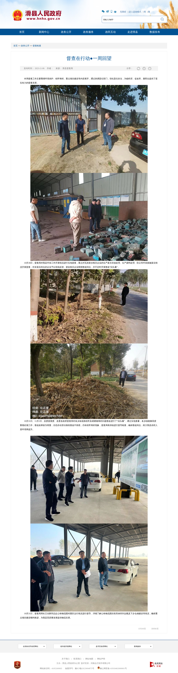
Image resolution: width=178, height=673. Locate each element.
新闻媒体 (137, 646)
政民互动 (110, 31)
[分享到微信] (138, 68)
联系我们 (77, 659)
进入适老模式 (135, 12)
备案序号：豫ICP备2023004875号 (79, 668)
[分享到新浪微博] (144, 68)
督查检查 (37, 46)
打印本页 (142, 629)
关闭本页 (155, 629)
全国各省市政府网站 (30, 646)
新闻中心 (44, 31)
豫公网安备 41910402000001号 (113, 668)
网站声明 (101, 659)
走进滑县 (132, 31)
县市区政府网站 (102, 646)
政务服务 (88, 31)
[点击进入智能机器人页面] (115, 12)
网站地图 (89, 659)
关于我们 (65, 659)
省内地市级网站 (66, 646)
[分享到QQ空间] (149, 68)
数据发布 (155, 31)
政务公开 (66, 31)
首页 (21, 31)
